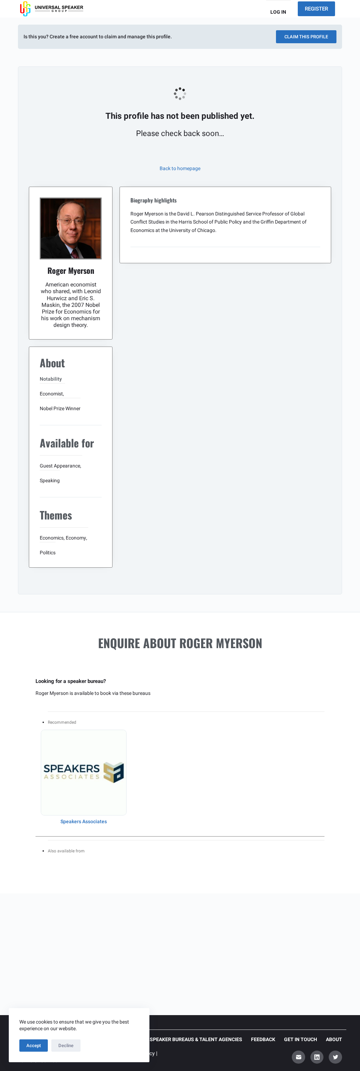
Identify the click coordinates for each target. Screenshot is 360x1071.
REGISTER (316, 9)
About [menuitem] (334, 1039)
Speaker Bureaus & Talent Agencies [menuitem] (196, 1039)
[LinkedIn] (317, 1057)
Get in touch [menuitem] (300, 1039)
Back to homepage (180, 168)
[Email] (298, 1057)
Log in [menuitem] (278, 12)
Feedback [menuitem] (263, 1039)
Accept (33, 1045)
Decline (65, 1045)
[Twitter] (335, 1057)
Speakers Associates (83, 821)
